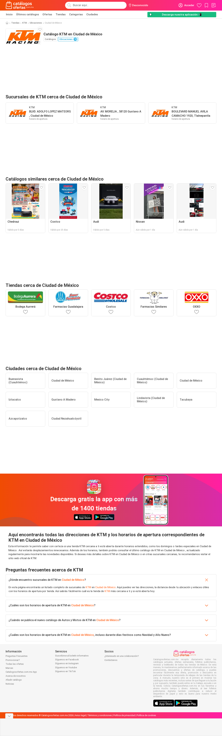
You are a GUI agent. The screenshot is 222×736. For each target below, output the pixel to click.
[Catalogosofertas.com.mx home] (20, 5)
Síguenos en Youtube (66, 667)
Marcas (9, 668)
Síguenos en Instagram (67, 663)
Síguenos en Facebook (67, 659)
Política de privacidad (124, 715)
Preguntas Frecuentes (17, 656)
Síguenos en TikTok (65, 671)
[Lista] (213, 5)
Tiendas (61, 14)
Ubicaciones (36, 23)
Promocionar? (13, 660)
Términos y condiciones (99, 715)
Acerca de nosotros (16, 676)
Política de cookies (146, 715)
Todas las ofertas (15, 664)
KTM (24, 23)
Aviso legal (80, 715)
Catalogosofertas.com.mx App (21, 672)
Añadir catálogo (14, 679)
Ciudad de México (73, 579)
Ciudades (92, 14)
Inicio (9, 14)
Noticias (10, 683)
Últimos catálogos (27, 14)
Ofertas (47, 14)
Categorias (76, 14)
